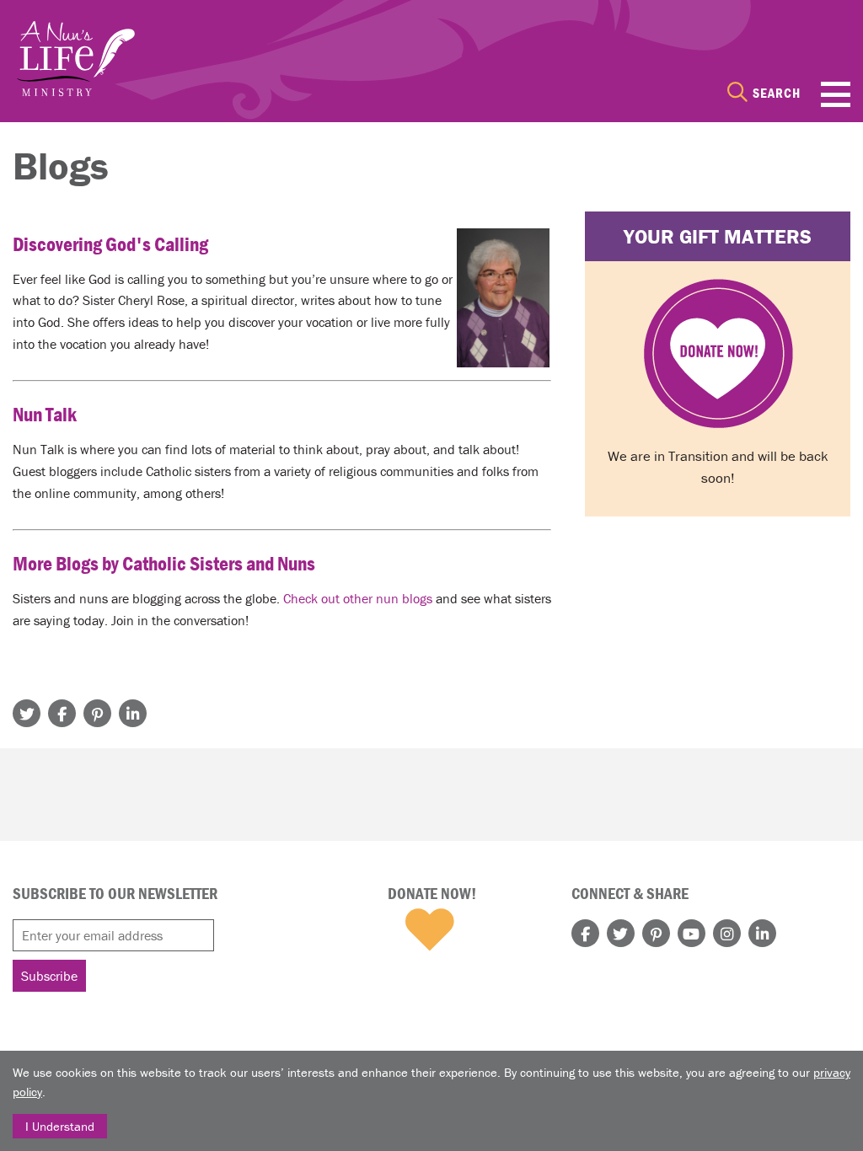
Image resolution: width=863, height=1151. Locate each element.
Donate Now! (432, 893)
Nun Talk (45, 414)
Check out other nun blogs (357, 598)
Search (777, 92)
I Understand (59, 1126)
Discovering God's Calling (110, 244)
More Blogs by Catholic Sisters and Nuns (164, 563)
